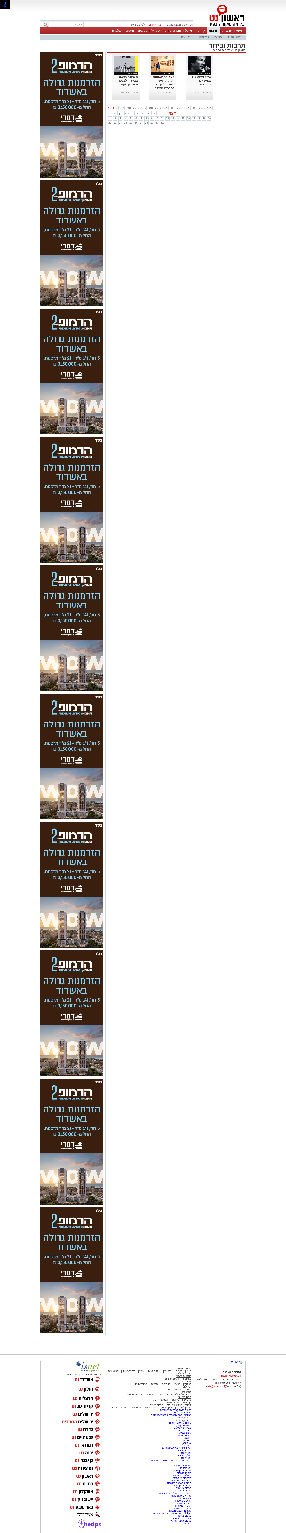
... (210, 88)
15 (183, 118)
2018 (151, 108)
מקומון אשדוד (184, 1450)
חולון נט (187, 1523)
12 (167, 118)
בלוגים (143, 31)
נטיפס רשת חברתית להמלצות (175, 1410)
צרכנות (168, 1371)
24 (125, 122)
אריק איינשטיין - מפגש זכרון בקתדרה (200, 80)
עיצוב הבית (185, 1432)
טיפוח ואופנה (184, 1435)
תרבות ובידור (221, 50)
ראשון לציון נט (183, 1407)
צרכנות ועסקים (118, 1407)
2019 (158, 108)
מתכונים (187, 1442)
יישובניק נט (185, 1468)
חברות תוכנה (156, 1405)
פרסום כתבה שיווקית (180, 1520)
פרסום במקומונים (182, 1470)
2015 (129, 108)
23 (120, 122)
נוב (165, 113)
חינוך (188, 1389)
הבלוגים (186, 1392)
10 (157, 118)
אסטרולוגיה (154, 1371)
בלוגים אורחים (134, 1394)
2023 (187, 108)
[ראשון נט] (237, 1362)
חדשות (227, 31)
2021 (173, 108)
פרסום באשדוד (183, 1515)
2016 (136, 108)
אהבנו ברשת (151, 1407)
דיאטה (187, 1437)
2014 (121, 108)
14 (177, 118)
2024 (195, 108)
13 (172, 118)
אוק (160, 113)
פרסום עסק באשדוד (180, 1485)
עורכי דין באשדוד (182, 1508)
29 (151, 122)
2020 (165, 108)
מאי (132, 113)
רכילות (187, 1384)
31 (162, 122)
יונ (138, 113)
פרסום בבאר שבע (182, 1490)
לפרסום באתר (137, 24)
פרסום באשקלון (183, 1488)
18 (198, 118)
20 (209, 118)
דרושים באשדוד (182, 1500)
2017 (143, 108)
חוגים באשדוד (183, 1503)
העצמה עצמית (183, 1425)
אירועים (166, 1384)
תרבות (213, 31)
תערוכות (204, 37)
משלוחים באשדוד (182, 1475)
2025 (202, 108)
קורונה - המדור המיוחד (177, 1402)
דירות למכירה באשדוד (179, 1480)
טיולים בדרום (184, 1430)
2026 (209, 108)
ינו (110, 113)
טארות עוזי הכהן (154, 1394)
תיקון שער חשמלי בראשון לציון (175, 1447)
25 (130, 122)
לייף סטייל (158, 31)
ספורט (177, 1384)
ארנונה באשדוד (183, 1505)
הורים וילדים (184, 1445)
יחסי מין (187, 1440)
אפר (127, 113)
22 (115, 122)
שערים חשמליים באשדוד (178, 1510)
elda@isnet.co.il (215, 1386)
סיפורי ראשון (128, 1371)
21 (109, 122)
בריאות (175, 1399)
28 (146, 122)
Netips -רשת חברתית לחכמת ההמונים (171, 1415)
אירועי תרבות (233, 37)
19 (204, 118)
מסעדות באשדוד (182, 1478)
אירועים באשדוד (182, 1498)
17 (193, 118)
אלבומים (186, 1381)
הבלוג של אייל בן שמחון (178, 1394)
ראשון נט (239, 50)
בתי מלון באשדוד (182, 1465)
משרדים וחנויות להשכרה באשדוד (173, 1493)
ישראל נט (185, 1452)
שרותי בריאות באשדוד (179, 1495)
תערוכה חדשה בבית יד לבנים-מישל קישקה (128, 80)
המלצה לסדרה (183, 1420)
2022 (180, 108)
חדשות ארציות (172, 1378)
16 (188, 118)
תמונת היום (141, 1384)
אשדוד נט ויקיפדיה (181, 1518)
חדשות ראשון (183, 1376)
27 (141, 122)
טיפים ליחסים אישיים (180, 1422)
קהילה (200, 31)
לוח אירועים (188, 37)
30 (157, 122)
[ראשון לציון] (220, 26)
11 (162, 118)
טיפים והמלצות (123, 31)
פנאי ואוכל (135, 1407)
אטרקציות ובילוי (160, 1399)
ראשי (240, 31)
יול (143, 113)
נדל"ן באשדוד (184, 1455)
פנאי (188, 1371)
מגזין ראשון (184, 1368)
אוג (148, 113)
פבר (115, 113)
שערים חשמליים (182, 1412)
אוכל (188, 31)
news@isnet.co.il (231, 1375)
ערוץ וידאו (167, 1407)
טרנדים (187, 1399)
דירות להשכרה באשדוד (179, 1483)
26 (136, 122)
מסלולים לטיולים (182, 1427)
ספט (154, 113)
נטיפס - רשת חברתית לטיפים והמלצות (171, 1460)
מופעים (217, 37)
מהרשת (175, 31)
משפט (187, 1378)
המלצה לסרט (184, 1417)
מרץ (121, 113)
